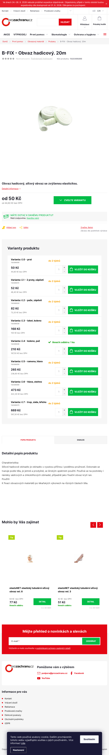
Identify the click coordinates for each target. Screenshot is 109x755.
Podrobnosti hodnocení (41, 58)
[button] (30, 602)
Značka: (87, 227)
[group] (30, 571)
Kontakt (5, 11)
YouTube (46, 678)
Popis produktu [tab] (28, 440)
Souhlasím (89, 739)
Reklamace (34, 11)
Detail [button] (42, 601)
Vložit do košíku (85, 269)
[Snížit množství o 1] (64, 271)
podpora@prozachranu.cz (54, 673)
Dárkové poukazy (13, 715)
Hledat (65, 22)
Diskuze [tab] (80, 440)
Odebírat (91, 641)
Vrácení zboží (19, 11)
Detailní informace (10, 188)
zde (23, 743)
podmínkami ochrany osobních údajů (53, 648)
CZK (99, 11)
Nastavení (18, 750)
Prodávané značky (52, 11)
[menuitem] (7, 34)
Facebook (79, 673)
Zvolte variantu (75, 200)
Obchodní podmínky (14, 719)
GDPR (7, 723)
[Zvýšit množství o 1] (64, 267)
